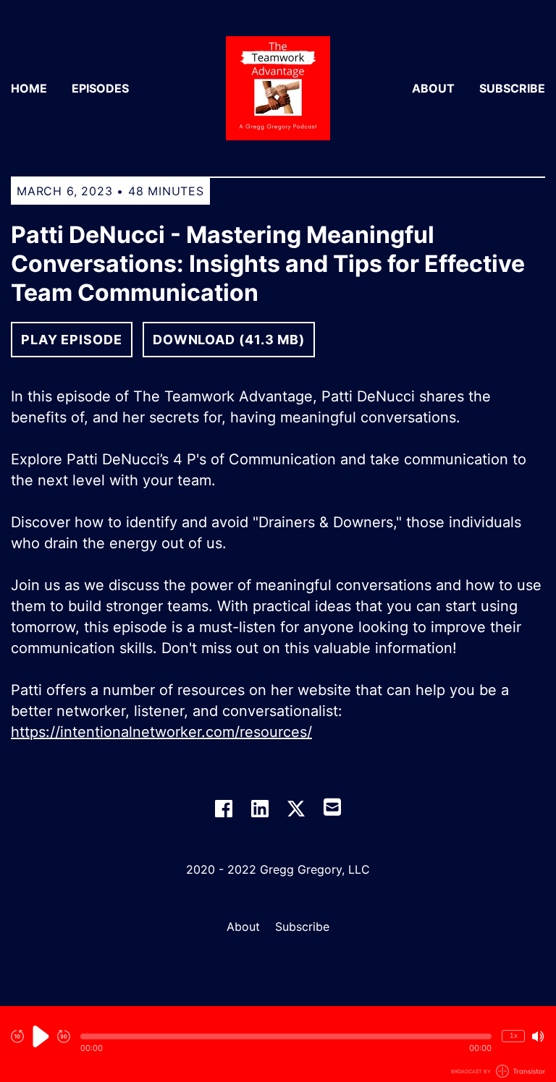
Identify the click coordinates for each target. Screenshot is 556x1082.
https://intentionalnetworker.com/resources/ (161, 732)
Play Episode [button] (71, 339)
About (433, 88)
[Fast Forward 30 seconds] (63, 1036)
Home (29, 88)
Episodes (100, 88)
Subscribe (512, 88)
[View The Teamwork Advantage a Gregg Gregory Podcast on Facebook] (223, 808)
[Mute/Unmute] (538, 1036)
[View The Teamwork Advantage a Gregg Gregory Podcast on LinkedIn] (260, 808)
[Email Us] (332, 805)
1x (514, 1035)
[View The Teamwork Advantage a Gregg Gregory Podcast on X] (296, 808)
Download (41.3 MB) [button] (229, 339)
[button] (286, 1036)
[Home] (278, 88)
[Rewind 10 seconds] (17, 1036)
